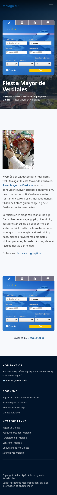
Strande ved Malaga (13, 452)
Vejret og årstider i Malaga (17, 432)
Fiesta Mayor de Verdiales (18, 185)
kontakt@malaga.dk (15, 380)
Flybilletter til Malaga (14, 407)
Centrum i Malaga (12, 442)
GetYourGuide (36, 338)
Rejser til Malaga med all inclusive (21, 397)
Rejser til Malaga (11, 427)
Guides (16, 96)
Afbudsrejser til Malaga (15, 402)
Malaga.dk (11, 6)
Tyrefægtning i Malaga (15, 437)
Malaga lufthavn (11, 412)
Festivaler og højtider (29, 253)
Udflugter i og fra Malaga (16, 447)
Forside (7, 96)
